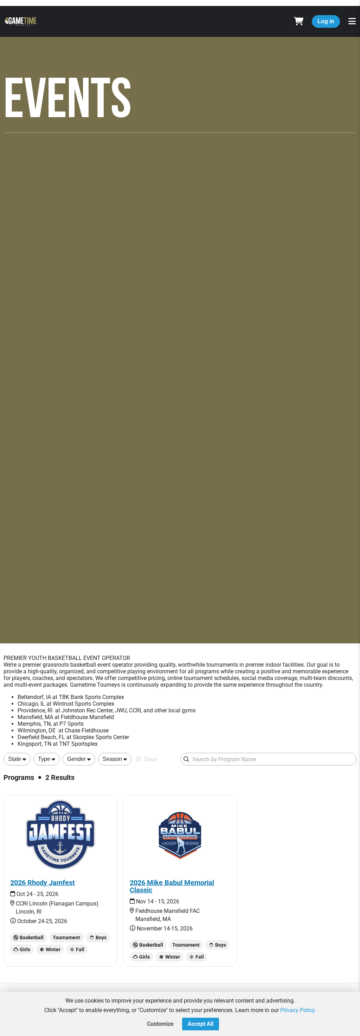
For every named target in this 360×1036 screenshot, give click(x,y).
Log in (325, 21)
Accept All (200, 1024)
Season (112, 759)
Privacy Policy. (298, 1010)
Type (44, 759)
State (14, 759)
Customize (160, 1024)
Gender (76, 759)
